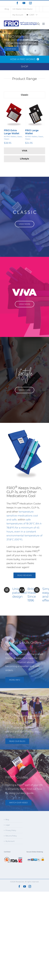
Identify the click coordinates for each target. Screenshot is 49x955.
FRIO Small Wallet (31, 132)
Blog (7, 820)
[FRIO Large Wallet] (14, 114)
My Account (10, 841)
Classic (19, 137)
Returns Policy (11, 836)
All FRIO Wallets (10, 137)
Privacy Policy (10, 830)
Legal (7, 825)
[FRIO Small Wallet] (35, 114)
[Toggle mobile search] (38, 23)
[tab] (24, 95)
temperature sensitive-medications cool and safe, (22, 515)
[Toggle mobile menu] (43, 23)
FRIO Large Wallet (10, 132)
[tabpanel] (24, 123)
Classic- (7, 139)
